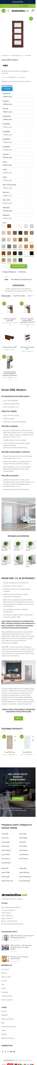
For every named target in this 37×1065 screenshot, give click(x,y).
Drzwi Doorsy (5, 858)
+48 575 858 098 (11, 921)
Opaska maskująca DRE (10, 347)
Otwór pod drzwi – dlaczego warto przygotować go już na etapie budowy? (21, 947)
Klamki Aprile (5, 876)
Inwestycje (4, 992)
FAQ (2, 984)
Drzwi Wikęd (23, 838)
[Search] (9, 11)
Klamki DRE (22, 868)
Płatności (4, 973)
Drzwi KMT (22, 842)
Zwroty (3, 988)
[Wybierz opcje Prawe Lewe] (17, 112)
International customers (8, 1026)
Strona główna (5, 55)
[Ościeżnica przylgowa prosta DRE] (9, 309)
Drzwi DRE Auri (27, 752)
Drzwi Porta (5, 838)
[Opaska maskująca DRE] (9, 337)
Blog (2, 1023)
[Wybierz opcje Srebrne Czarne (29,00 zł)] (17, 196)
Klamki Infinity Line (7, 881)
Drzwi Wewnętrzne (17, 55)
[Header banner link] (18, 2)
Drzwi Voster (5, 846)
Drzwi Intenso (5, 854)
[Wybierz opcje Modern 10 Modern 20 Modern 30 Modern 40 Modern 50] (17, 97)
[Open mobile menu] (3, 11)
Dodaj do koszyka (18, 266)
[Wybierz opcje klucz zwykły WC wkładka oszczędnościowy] (17, 165)
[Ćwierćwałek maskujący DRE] (27, 337)
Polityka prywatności (7, 1019)
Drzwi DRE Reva (10, 752)
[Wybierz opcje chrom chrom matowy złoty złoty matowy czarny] (17, 188)
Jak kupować (5, 969)
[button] (15, 740)
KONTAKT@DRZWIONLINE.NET (10, 6)
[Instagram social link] (8, 1051)
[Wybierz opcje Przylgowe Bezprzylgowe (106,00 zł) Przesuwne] (17, 158)
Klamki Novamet (24, 872)
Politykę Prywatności (16, 808)
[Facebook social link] (2, 1051)
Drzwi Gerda (23, 846)
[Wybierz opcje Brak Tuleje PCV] (17, 218)
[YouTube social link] (11, 1051)
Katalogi (3, 1034)
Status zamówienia (7, 1000)
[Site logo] (20, 10)
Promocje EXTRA (6, 996)
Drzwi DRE (28, 55)
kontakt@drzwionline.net (15, 924)
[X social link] (5, 1051)
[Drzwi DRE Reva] (9, 742)
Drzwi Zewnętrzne (24, 881)
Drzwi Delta (22, 834)
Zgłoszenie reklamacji (7, 1038)
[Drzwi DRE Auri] (27, 742)
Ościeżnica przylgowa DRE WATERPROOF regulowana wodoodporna (10, 373)
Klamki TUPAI (5, 872)
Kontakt (3, 1011)
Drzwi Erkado (5, 842)
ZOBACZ (18, 718)
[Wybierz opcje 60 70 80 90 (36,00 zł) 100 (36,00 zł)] (17, 104)
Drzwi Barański (6, 863)
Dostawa (4, 980)
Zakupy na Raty (6, 977)
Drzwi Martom (23, 858)
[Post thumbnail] (5, 938)
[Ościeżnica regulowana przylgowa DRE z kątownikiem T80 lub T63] (27, 309)
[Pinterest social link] (14, 1051)
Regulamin (4, 1015)
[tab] (6, 279)
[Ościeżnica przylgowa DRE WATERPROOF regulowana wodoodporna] (9, 362)
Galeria (3, 1030)
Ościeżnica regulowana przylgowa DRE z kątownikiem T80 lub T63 (27, 320)
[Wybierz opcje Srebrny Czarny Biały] (17, 203)
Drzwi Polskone (6, 850)
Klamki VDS (5, 868)
